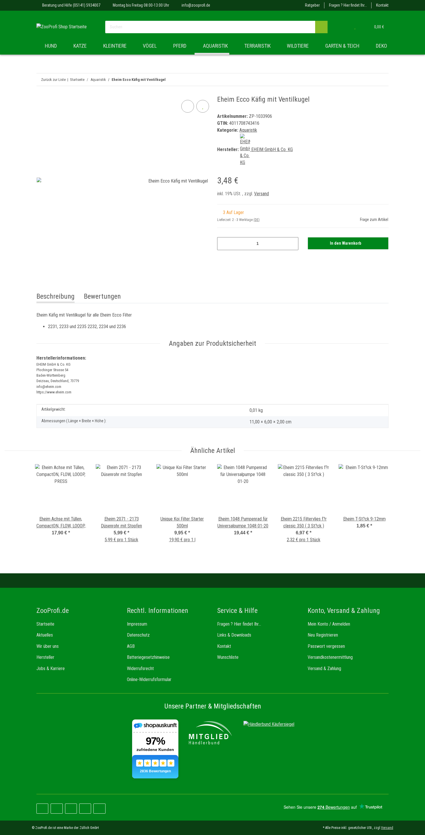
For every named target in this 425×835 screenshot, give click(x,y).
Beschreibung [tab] (55, 296)
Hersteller (45, 657)
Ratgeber (312, 5)
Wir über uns (47, 646)
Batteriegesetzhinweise (148, 657)
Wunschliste (228, 657)
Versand (261, 193)
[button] (343, 26)
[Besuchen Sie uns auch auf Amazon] (85, 809)
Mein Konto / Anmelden (329, 624)
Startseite (45, 624)
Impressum (137, 624)
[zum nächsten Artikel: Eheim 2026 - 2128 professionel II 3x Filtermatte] (370, 79)
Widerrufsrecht (140, 668)
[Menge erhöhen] (292, 243)
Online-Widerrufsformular (149, 679)
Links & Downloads (234, 635)
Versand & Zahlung (324, 668)
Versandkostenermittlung (330, 657)
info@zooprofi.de (196, 5)
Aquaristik (248, 130)
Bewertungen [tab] (102, 296)
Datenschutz (138, 635)
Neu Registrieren (323, 635)
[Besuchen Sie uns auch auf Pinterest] (56, 809)
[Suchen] (321, 27)
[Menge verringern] (223, 243)
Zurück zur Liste (53, 79)
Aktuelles (44, 635)
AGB (131, 646)
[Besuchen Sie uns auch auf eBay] (99, 809)
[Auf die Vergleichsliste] (187, 106)
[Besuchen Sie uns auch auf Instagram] (71, 809)
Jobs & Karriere (50, 668)
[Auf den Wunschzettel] (202, 106)
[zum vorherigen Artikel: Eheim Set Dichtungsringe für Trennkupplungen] (382, 79)
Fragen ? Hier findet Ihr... (348, 5)
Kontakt (382, 5)
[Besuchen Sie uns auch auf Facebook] (42, 809)
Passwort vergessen (326, 646)
